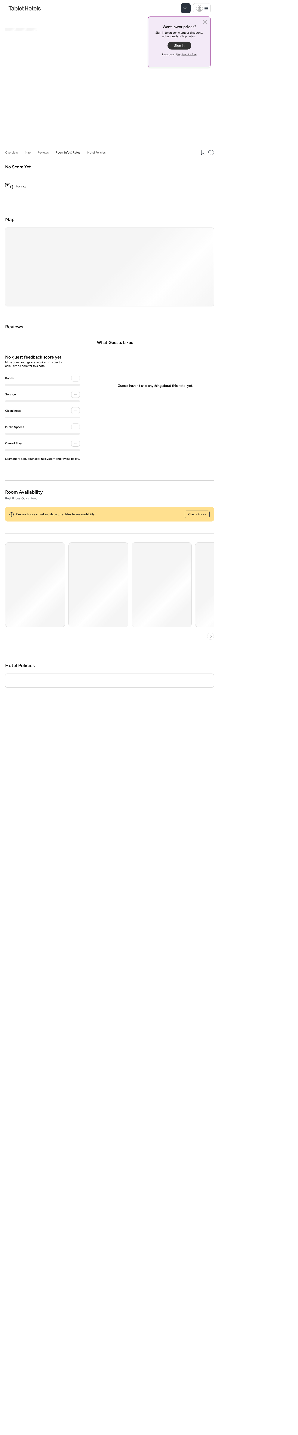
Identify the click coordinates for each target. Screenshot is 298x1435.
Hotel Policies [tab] (96, 152)
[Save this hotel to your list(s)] (202, 153)
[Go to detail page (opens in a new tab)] (35, 584)
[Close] (205, 22)
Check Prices (197, 514)
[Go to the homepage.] (25, 8)
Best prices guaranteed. (21, 498)
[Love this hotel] (211, 153)
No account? (179, 54)
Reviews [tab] (43, 152)
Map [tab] (28, 152)
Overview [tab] (11, 152)
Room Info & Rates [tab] (68, 152)
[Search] (186, 8)
